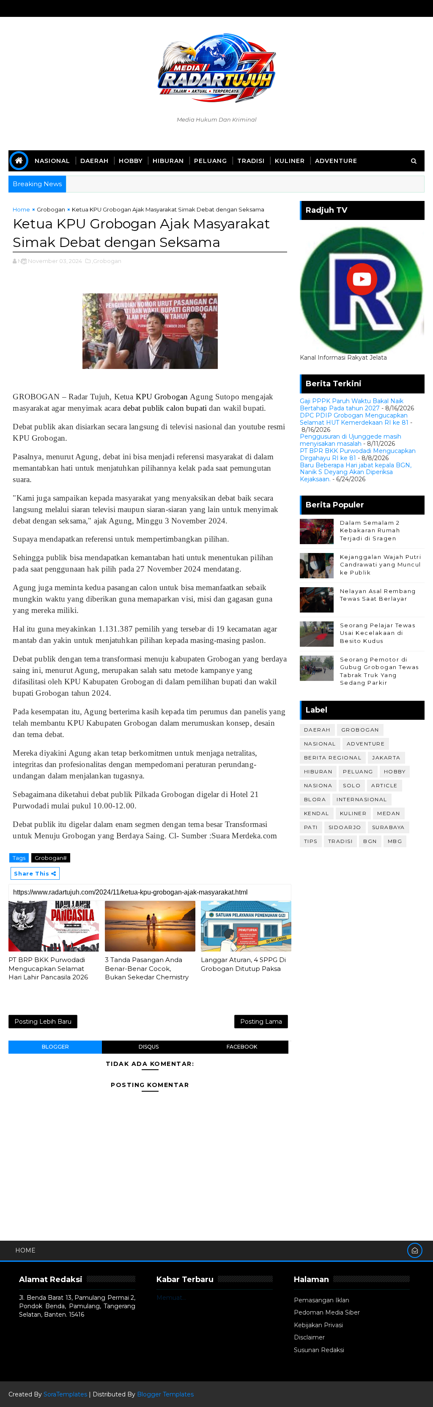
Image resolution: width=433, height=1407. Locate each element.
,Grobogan (106, 261)
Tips (311, 841)
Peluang (210, 161)
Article (384, 785)
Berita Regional (333, 757)
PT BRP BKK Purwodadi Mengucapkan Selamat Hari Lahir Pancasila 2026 (48, 968)
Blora (315, 799)
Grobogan (51, 209)
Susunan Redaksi (319, 1350)
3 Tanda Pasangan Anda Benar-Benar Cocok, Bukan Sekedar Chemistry (147, 968)
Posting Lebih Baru (42, 1021)
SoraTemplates (65, 1394)
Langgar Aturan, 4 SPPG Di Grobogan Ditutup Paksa (243, 964)
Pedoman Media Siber (327, 1312)
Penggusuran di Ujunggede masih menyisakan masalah (350, 440)
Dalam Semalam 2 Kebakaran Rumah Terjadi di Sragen (370, 530)
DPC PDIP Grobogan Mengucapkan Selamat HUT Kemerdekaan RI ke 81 (354, 419)
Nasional (52, 161)
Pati (311, 827)
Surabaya (388, 827)
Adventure (336, 161)
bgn (370, 841)
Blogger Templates (165, 1394)
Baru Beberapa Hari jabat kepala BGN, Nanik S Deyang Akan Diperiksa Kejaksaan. (355, 472)
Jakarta (386, 757)
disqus (149, 1047)
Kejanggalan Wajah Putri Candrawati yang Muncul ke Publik (381, 564)
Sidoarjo (345, 827)
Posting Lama (261, 1021)
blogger (55, 1047)
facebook (242, 1047)
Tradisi (251, 161)
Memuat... (171, 1297)
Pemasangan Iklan (321, 1300)
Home (21, 209)
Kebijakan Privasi (318, 1325)
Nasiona (318, 785)
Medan (388, 813)
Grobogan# (51, 857)
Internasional (362, 799)
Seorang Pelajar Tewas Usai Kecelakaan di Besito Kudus (378, 633)
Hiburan (168, 161)
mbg (395, 841)
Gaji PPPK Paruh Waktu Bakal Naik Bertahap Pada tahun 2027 (351, 404)
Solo (352, 785)
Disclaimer (309, 1337)
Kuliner (290, 161)
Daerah (94, 161)
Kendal (316, 813)
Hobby (131, 161)
